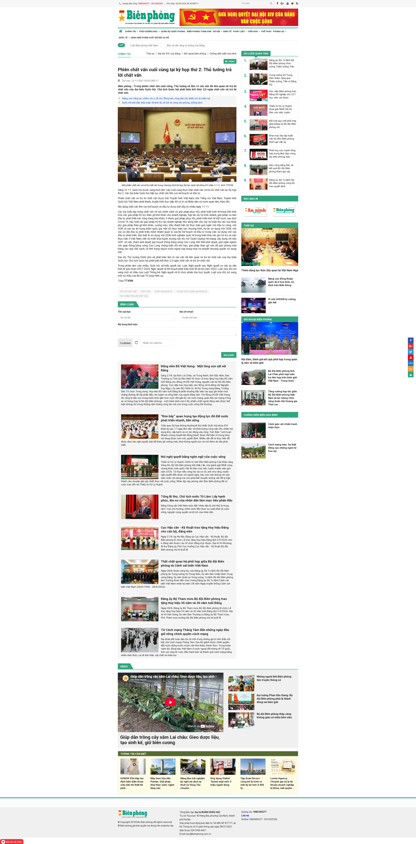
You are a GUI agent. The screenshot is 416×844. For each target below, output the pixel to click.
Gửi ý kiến (229, 355)
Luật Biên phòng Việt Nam (144, 45)
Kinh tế (227, 31)
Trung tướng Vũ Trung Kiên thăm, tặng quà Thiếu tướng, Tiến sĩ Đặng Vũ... (282, 79)
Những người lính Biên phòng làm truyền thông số (274, 678)
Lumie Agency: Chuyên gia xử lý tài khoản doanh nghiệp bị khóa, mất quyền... (282, 783)
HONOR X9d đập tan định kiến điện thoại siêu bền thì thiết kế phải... (132, 783)
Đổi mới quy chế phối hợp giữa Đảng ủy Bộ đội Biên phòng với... (282, 124)
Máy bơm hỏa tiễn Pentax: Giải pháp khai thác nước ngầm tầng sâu (162, 783)
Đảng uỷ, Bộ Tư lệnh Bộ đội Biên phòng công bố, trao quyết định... (282, 183)
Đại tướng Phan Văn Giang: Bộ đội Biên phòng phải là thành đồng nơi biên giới (274, 699)
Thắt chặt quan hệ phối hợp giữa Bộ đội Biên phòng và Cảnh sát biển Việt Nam (192, 563)
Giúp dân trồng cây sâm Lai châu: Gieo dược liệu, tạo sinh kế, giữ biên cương (170, 740)
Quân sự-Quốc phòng (173, 31)
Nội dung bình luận (127, 324)
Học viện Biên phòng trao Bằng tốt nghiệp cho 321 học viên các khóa (282, 94)
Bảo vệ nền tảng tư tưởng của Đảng (186, 45)
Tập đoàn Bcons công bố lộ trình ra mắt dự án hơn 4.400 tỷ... (252, 783)
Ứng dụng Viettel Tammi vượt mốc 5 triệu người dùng (220, 781)
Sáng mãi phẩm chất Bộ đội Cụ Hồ (150, 37)
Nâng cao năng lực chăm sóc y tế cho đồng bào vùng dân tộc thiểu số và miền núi (166, 98)
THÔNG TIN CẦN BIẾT (133, 753)
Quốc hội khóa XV (163, 291)
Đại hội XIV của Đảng (169, 53)
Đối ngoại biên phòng (195, 53)
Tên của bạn (124, 312)
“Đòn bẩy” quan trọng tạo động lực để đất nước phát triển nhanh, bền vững (194, 418)
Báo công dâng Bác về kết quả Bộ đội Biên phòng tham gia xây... (281, 168)
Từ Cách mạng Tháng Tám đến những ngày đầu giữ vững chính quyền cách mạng (195, 632)
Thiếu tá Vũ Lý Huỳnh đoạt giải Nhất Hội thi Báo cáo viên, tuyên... (280, 109)
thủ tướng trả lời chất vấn (134, 296)
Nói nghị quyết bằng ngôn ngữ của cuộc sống (193, 457)
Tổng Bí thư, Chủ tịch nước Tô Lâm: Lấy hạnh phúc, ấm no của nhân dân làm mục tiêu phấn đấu (196, 498)
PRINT (231, 61)
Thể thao (266, 31)
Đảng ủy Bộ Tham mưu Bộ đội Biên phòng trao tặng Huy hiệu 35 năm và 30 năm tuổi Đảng (194, 601)
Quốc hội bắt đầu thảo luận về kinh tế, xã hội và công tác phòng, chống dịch (162, 102)
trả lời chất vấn (128, 291)
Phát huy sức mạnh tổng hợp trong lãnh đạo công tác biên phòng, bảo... (282, 153)
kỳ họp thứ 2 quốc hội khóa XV (192, 291)
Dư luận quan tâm (256, 53)
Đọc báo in (251, 198)
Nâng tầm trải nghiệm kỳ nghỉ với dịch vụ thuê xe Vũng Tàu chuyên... (192, 783)
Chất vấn (145, 291)
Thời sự (150, 53)
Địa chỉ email (186, 312)
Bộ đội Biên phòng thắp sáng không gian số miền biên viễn (274, 715)
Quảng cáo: (253, 812)
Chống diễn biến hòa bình (223, 53)
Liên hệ (245, 815)
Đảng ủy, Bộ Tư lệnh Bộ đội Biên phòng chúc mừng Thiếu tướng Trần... (282, 63)
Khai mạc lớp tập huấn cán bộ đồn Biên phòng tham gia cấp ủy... (281, 138)
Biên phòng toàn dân (199, 31)
